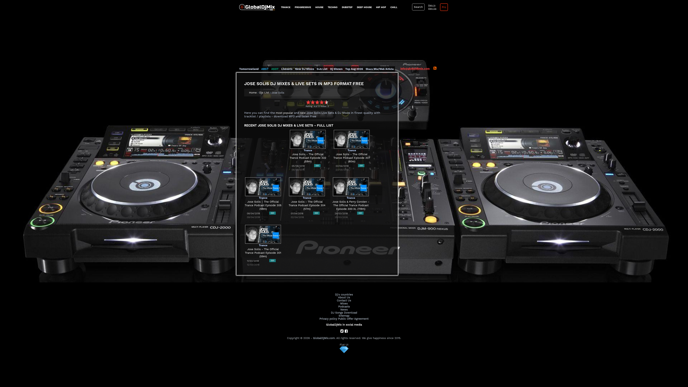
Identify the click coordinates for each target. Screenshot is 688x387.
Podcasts (344, 306)
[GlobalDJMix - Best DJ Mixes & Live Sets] (255, 6)
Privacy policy (328, 318)
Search (418, 7)
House (319, 7)
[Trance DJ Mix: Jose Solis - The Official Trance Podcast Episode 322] (308, 139)
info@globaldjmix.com (415, 68)
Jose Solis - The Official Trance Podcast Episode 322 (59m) (308, 158)
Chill (393, 7)
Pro (444, 7)
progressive (303, 7)
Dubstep (347, 7)
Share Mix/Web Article (380, 69)
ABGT (265, 69)
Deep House (364, 7)
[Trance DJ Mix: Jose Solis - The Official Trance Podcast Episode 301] (263, 234)
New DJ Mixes (304, 69)
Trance (285, 7)
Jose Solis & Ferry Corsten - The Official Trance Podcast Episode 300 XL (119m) (350, 205)
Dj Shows (336, 69)
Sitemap (344, 315)
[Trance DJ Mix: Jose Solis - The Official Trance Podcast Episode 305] (263, 186)
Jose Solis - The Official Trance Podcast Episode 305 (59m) (263, 205)
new (303, 112)
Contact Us (344, 300)
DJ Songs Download (344, 312)
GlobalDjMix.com (324, 338)
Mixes (344, 303)
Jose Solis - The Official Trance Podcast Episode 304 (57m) (307, 205)
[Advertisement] (344, 40)
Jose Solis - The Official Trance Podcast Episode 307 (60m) (351, 158)
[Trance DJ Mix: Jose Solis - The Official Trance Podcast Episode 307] (352, 139)
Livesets (286, 69)
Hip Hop (381, 7)
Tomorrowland (249, 69)
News (344, 309)
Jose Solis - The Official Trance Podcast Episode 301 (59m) (263, 253)
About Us (344, 297)
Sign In (431, 5)
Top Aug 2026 (354, 69)
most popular (284, 112)
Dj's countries (344, 294)
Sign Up (432, 8)
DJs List (322, 69)
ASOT (275, 69)
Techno (333, 7)
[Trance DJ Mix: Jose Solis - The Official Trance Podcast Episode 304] (307, 186)
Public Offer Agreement (353, 318)
